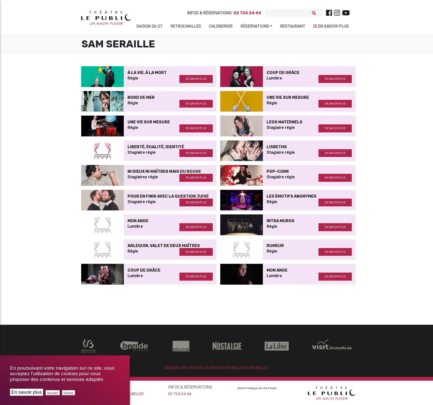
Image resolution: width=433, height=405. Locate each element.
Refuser (68, 392)
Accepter (52, 392)
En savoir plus (26, 392)
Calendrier (221, 26)
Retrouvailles (185, 26)
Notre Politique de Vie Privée (257, 388)
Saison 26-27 (149, 26)
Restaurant (292, 26)
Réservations (255, 26)
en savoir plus (196, 78)
